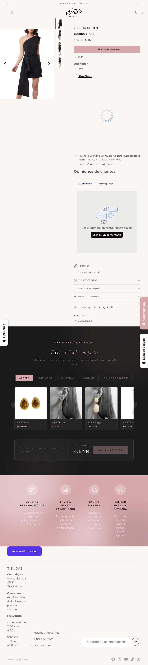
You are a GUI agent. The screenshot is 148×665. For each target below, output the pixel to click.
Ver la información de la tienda (96, 164)
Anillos (89, 378)
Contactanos (88, 280)
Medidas (84, 266)
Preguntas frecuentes (45, 632)
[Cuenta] (136, 13)
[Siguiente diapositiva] (50, 64)
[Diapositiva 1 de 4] (60, 24)
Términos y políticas (17, 659)
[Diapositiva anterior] (4, 64)
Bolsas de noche (116, 378)
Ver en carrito (110, 450)
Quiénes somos (41, 645)
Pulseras (68, 378)
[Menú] (4, 12)
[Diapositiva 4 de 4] (60, 62)
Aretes (24, 378)
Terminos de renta (91, 288)
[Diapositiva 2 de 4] (60, 35)
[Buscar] (12, 13)
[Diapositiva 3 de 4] (60, 48)
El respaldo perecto (87, 296)
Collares (45, 378)
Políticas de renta (42, 639)
